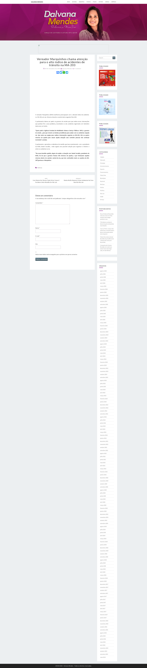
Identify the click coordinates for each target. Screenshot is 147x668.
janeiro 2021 (103, 474)
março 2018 (103, 575)
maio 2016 (103, 642)
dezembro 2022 (104, 405)
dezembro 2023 (104, 368)
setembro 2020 (104, 487)
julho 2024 (103, 347)
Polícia (94, 2)
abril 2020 (102, 502)
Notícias (39, 168)
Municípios (81, 2)
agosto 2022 (103, 417)
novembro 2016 (104, 624)
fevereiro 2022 (104, 435)
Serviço (107, 2)
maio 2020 (103, 499)
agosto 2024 (103, 344)
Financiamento (104, 172)
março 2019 (103, 538)
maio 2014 (103, 657)
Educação (102, 160)
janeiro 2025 (103, 328)
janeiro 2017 (103, 617)
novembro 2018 (104, 551)
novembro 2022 (104, 408)
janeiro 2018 (103, 581)
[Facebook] (57, 72)
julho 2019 (103, 529)
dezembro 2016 (104, 621)
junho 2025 (103, 313)
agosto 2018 (103, 560)
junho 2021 (103, 459)
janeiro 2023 (103, 401)
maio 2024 (103, 353)
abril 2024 (102, 356)
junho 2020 (103, 496)
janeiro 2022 (103, 438)
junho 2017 (103, 602)
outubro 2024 (103, 338)
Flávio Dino (103, 175)
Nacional (74, 2)
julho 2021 (103, 456)
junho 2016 (103, 639)
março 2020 (103, 505)
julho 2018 (103, 563)
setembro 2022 (104, 414)
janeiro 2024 (103, 365)
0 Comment (77, 68)
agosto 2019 (103, 526)
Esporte (101, 2)
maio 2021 (103, 462)
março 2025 (103, 322)
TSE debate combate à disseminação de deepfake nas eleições (107, 223)
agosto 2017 (103, 596)
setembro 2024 (104, 341)
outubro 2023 (103, 374)
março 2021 (103, 468)
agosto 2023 (103, 380)
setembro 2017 (104, 593)
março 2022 (103, 432)
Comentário (39, 203)
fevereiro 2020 (104, 508)
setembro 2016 (104, 630)
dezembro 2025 (104, 295)
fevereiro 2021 (104, 471)
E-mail (37, 236)
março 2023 (103, 395)
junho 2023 (103, 386)
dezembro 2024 (104, 332)
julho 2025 (103, 310)
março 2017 (103, 611)
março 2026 (103, 286)
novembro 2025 (104, 298)
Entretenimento (104, 166)
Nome (37, 228)
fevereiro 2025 (104, 325)
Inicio (68, 2)
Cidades (102, 157)
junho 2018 (103, 566)
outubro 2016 (103, 627)
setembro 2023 (104, 377)
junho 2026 (103, 277)
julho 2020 (103, 493)
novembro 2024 (104, 335)
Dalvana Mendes (37, 2)
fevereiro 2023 (104, 398)
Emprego (113, 2)
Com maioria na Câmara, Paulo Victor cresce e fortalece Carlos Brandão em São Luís (46, 180)
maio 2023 (103, 389)
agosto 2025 (103, 307)
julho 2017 (103, 599)
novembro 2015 (104, 648)
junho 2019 (103, 532)
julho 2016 (103, 636)
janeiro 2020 (103, 511)
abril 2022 (102, 429)
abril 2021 (102, 465)
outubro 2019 (103, 520)
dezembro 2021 (104, 441)
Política (89, 2)
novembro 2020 (104, 481)
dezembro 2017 (104, 584)
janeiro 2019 (103, 544)
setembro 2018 (104, 557)
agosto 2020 (103, 490)
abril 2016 (102, 645)
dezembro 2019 (104, 514)
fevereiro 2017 (104, 614)
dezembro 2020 (104, 478)
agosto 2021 (103, 453)
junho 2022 (103, 423)
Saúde (101, 196)
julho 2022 (103, 420)
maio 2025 (103, 316)
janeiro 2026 (103, 292)
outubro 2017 (103, 590)
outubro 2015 (103, 651)
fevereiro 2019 (104, 541)
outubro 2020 (103, 484)
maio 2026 (103, 280)
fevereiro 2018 (104, 578)
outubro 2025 (103, 301)
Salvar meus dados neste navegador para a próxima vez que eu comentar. (56, 254)
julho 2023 (103, 383)
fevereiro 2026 (104, 289)
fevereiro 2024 (104, 362)
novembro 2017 (104, 587)
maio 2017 (103, 605)
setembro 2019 (104, 523)
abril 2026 (102, 283)
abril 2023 (102, 392)
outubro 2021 (103, 447)
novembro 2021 (104, 444)
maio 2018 (103, 569)
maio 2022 (103, 426)
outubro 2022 (103, 411)
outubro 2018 (103, 554)
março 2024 (103, 359)
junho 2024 (103, 350)
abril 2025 (102, 319)
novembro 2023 (104, 371)
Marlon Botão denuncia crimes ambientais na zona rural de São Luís (78, 180)
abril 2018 (102, 572)
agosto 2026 (103, 271)
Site (36, 244)
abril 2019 (102, 535)
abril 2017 (102, 608)
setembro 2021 (104, 450)
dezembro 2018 (104, 548)
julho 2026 (103, 274)
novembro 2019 (104, 517)
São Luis (102, 193)
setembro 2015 (104, 654)
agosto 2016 (103, 633)
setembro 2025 (104, 304)
